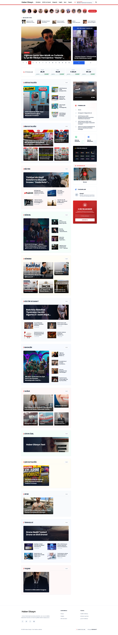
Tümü (66, 82)
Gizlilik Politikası (84, 613)
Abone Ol (85, 220)
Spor (65, 2)
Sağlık (60, 2)
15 (69, 62)
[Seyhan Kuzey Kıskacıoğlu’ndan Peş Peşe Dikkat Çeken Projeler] (51, 11)
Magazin (54, 2)
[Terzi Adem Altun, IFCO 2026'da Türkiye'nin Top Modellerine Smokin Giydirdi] (68, 11)
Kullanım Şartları (84, 616)
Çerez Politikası (84, 618)
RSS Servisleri (64, 618)
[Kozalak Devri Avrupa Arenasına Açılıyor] (40, 11)
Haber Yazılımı (81, 629)
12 (59, 62)
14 (65, 62)
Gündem (38, 2)
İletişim (62, 616)
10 (52, 62)
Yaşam (70, 2)
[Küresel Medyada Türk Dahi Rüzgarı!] (46, 11)
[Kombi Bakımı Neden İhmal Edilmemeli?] (57, 11)
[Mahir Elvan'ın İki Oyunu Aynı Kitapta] (79, 11)
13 (62, 62)
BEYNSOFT (94, 629)
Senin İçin (93, 11)
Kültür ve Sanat (46, 2)
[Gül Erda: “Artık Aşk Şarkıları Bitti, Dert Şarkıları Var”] (62, 11)
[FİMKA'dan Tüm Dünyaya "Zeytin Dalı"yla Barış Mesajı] (85, 11)
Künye (62, 613)
